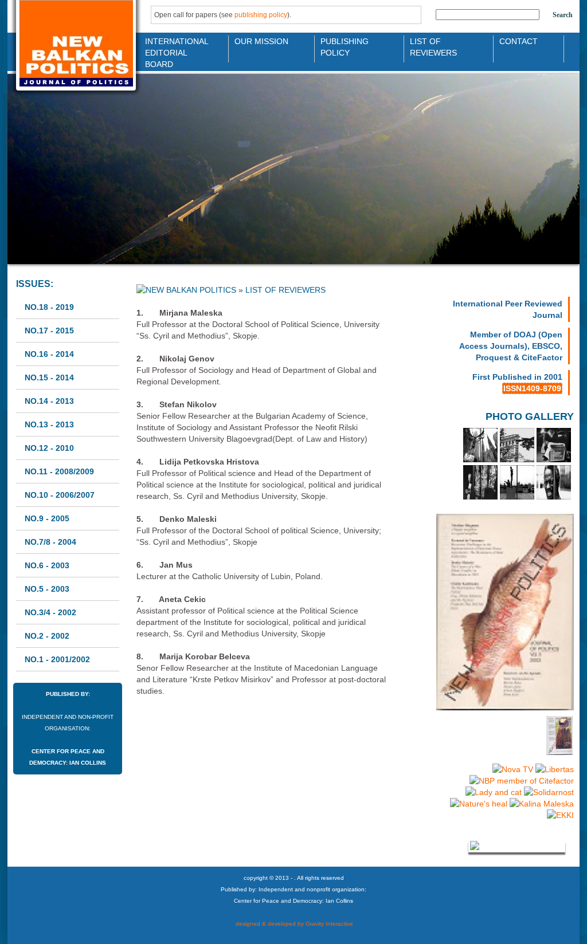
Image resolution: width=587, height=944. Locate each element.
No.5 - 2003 (47, 588)
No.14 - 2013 (49, 401)
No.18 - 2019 (49, 307)
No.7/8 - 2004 (50, 541)
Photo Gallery (530, 416)
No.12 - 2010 (49, 448)
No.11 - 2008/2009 (59, 471)
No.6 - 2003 (47, 565)
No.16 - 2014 (49, 354)
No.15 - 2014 (49, 377)
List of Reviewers (433, 46)
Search (563, 15)
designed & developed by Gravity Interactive (293, 924)
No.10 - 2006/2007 (60, 494)
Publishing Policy (344, 46)
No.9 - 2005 (47, 518)
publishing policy (260, 15)
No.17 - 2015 (49, 330)
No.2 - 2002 (47, 635)
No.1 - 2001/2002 (57, 659)
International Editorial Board (173, 46)
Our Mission (261, 41)
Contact (518, 41)
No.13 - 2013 (49, 424)
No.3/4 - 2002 (50, 612)
